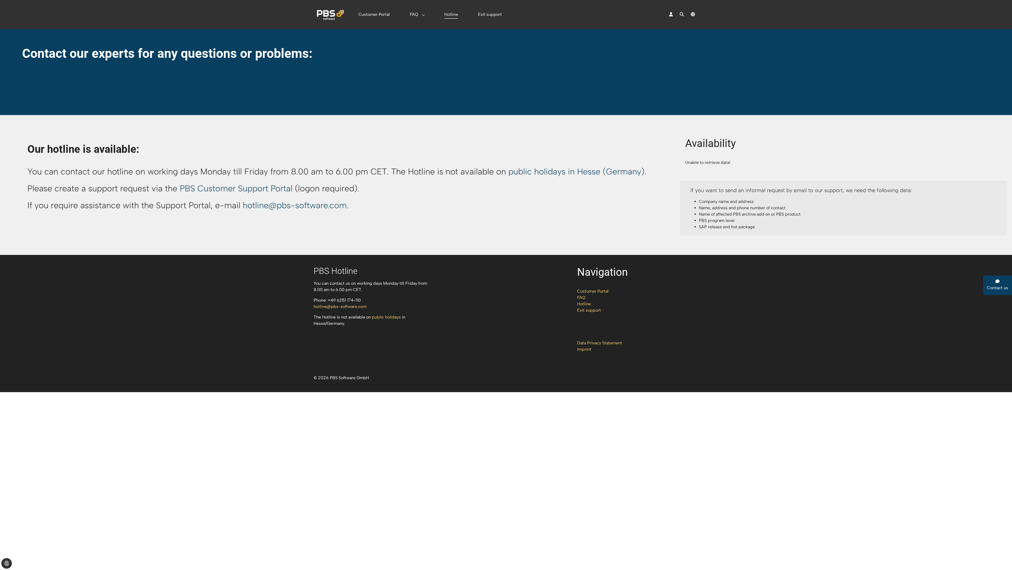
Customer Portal (593, 291)
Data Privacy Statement (599, 342)
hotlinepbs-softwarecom (295, 205)
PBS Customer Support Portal (236, 188)
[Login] (671, 15)
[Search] (681, 15)
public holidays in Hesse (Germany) (576, 172)
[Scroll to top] (1000, 558)
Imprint (584, 349)
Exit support (589, 310)
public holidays (386, 317)
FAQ (581, 297)
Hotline (584, 303)
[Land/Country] (692, 15)
